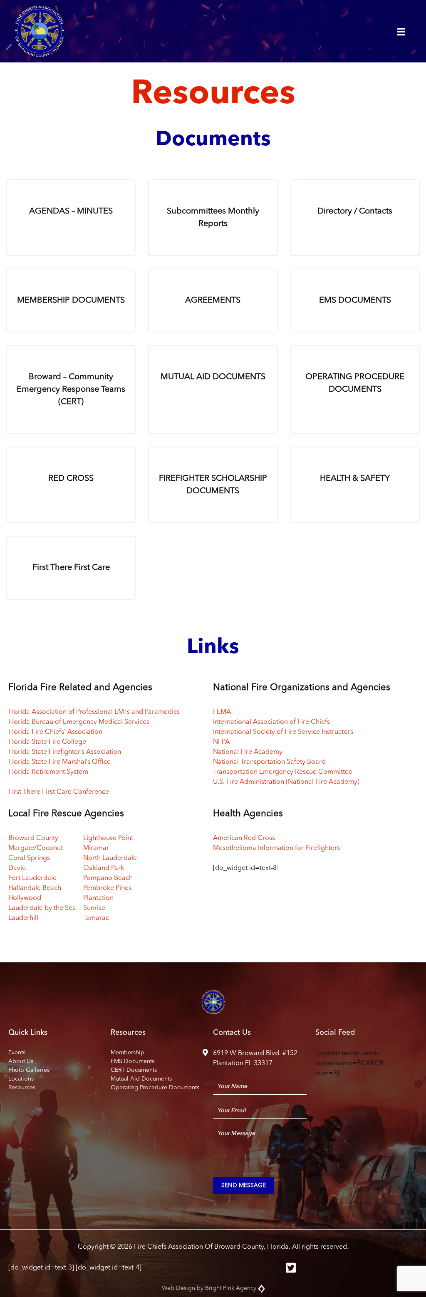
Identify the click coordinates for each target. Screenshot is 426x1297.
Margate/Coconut (35, 848)
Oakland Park (103, 868)
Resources (21, 1088)
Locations (21, 1079)
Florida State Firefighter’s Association (64, 752)
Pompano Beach (108, 878)
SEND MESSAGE (243, 1185)
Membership (127, 1053)
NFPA (221, 742)
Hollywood (24, 898)
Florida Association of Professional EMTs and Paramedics (94, 712)
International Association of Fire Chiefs (271, 722)
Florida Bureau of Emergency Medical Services (78, 722)
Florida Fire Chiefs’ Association (55, 732)
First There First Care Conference (58, 792)
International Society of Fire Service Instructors (283, 732)
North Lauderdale (110, 858)
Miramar (96, 848)
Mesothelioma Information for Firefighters (276, 848)
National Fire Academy (247, 752)
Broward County (33, 838)
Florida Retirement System (48, 772)
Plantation (98, 898)
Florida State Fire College (47, 742)
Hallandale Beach (34, 888)
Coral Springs (29, 858)
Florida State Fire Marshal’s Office (59, 762)
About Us (20, 1061)
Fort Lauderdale (32, 878)
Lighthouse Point (108, 838)
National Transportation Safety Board (269, 762)
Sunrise (94, 908)
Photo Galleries (29, 1070)
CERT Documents (134, 1070)
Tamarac (96, 918)
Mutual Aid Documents (141, 1079)
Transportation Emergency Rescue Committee (282, 772)
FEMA (222, 712)
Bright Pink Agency (230, 1288)
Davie (17, 868)
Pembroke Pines (107, 888)
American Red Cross (244, 838)
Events (16, 1053)
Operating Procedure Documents (155, 1088)
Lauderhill (23, 918)
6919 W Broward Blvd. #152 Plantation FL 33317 (255, 1058)
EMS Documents (132, 1061)
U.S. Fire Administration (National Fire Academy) (286, 782)
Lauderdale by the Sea (42, 908)
